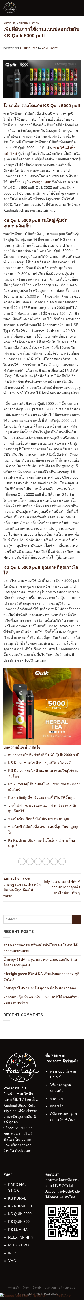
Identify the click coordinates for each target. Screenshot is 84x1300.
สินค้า (26, 1287)
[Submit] (76, 919)
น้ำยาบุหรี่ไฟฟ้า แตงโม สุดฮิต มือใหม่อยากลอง (39, 988)
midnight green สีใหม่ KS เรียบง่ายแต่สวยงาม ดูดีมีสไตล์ (41, 976)
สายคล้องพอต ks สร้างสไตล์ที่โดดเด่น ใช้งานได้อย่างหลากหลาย (40, 948)
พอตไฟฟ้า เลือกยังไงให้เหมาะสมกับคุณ (38, 819)
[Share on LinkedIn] (62, 861)
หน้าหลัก (13, 1287)
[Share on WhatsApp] (22, 861)
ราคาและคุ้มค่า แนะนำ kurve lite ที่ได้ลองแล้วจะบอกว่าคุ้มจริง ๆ (41, 999)
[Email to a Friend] (46, 861)
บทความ (50, 1287)
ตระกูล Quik (41, 182)
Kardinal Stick (28, 23)
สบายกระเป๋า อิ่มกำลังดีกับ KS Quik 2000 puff (43, 755)
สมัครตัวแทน (67, 1287)
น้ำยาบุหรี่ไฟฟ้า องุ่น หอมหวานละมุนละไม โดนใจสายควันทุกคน (40, 962)
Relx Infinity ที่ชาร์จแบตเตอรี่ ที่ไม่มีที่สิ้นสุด (41, 798)
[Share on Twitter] (38, 861)
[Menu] (78, 7)
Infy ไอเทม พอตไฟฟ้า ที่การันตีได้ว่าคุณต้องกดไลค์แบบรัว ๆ (62, 887)
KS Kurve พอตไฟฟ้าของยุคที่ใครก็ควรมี (39, 763)
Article (9, 23)
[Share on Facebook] (30, 861)
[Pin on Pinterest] (54, 861)
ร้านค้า (37, 1287)
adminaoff (50, 48)
